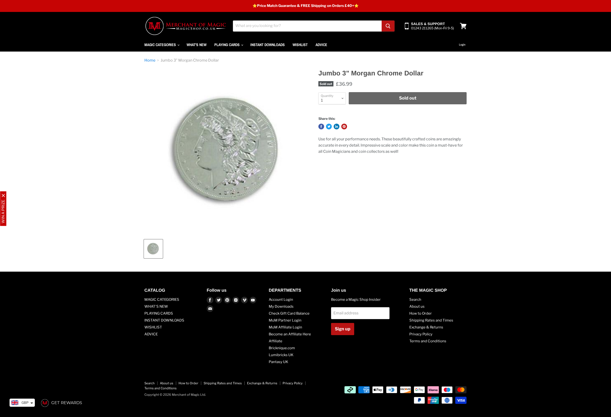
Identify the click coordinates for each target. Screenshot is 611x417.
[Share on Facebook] (321, 126)
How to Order (420, 313)
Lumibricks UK (281, 355)
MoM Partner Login (285, 320)
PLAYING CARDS (227, 44)
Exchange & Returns (426, 327)
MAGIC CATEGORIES (160, 44)
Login (462, 45)
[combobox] (307, 26)
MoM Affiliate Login (285, 327)
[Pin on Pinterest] (344, 126)
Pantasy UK (278, 362)
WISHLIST (300, 44)
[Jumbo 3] (153, 248)
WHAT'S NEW (196, 44)
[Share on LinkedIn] (336, 126)
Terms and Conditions (427, 341)
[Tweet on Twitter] (329, 126)
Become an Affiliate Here (290, 334)
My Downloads (281, 306)
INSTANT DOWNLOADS (267, 44)
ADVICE (321, 44)
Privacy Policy (420, 334)
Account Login (281, 299)
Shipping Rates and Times (431, 320)
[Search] (388, 26)
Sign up (342, 328)
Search (415, 299)
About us (417, 306)
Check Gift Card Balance (289, 313)
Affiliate (275, 341)
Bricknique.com (282, 348)
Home (149, 60)
